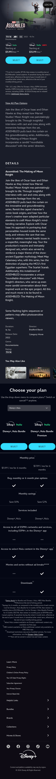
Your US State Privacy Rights (16, 678)
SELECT (16, 60)
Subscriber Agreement (14, 683)
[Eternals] (39, 373)
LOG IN (48, 5)
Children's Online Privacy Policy (17, 673)
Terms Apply (10, 601)
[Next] (51, 372)
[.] (8, 746)
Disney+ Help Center (35, 634)
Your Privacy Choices (14, 689)
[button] (28, 700)
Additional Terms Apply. (20, 94)
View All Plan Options (16, 103)
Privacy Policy (11, 667)
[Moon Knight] (15, 373)
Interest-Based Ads (13, 694)
